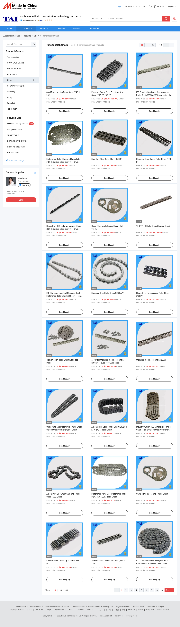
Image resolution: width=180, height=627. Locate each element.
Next (168, 590)
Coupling (11, 91)
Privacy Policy (131, 616)
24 (54, 590)
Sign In (120, 6)
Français (49, 610)
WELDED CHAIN (14, 68)
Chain (9, 80)
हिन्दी (123, 610)
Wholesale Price (94, 606)
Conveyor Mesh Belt (15, 85)
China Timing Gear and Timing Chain (152, 493)
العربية (100, 610)
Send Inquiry (64, 111)
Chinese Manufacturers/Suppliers (56, 606)
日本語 (116, 610)
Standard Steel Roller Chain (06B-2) (106, 159)
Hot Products (21, 606)
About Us (44, 28)
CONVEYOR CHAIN (15, 62)
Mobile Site (151, 606)
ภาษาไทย (131, 610)
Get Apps (160, 6)
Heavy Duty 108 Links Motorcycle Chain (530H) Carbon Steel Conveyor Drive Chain (63, 229)
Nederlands (91, 610)
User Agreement (106, 616)
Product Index (138, 606)
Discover (77, 28)
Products (28, 28)
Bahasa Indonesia (163, 610)
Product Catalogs (16, 160)
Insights (161, 606)
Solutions (61, 28)
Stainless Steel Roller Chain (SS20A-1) (107, 293)
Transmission (13, 57)
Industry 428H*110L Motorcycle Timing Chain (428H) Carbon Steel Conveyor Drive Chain (153, 429)
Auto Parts (12, 74)
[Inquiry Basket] (150, 6)
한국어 (108, 610)
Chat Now (25, 185)
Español (29, 610)
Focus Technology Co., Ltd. (71, 616)
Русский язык (60, 610)
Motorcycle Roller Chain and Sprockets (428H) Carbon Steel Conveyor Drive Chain (63, 162)
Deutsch (80, 610)
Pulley (9, 97)
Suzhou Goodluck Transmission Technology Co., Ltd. (49, 16)
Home (9, 28)
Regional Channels (123, 606)
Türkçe (140, 610)
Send (21, 199)
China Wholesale (78, 606)
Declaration (119, 616)
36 (60, 590)
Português (39, 610)
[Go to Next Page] (171, 45)
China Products (35, 606)
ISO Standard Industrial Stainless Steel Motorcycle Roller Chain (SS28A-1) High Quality (63, 296)
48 (67, 590)
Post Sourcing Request (174, 18)
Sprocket (11, 103)
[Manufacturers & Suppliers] (21, 5)
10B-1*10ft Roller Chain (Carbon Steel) (153, 226)
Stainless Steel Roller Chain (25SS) (151, 359)
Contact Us (94, 28)
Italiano (72, 610)
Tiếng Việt (150, 610)
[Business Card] (35, 172)
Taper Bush (12, 108)
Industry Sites (108, 606)
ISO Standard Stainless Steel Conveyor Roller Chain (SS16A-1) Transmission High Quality (154, 95)
